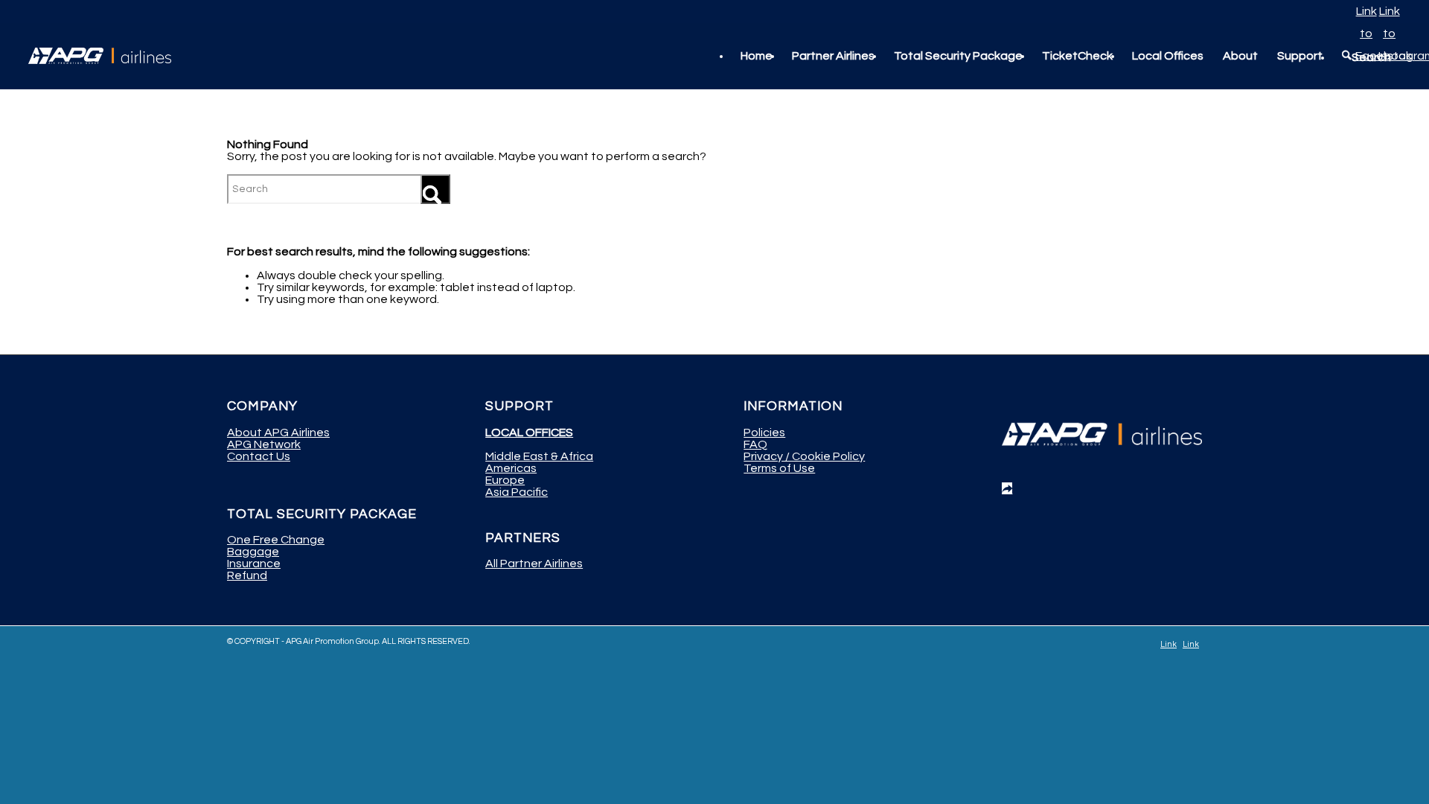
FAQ (755, 444)
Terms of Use (779, 468)
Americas (511, 468)
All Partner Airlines (534, 564)
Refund (247, 575)
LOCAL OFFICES (529, 432)
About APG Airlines (278, 432)
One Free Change (276, 540)
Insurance (254, 564)
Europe (505, 480)
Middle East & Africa (539, 456)
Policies (764, 432)
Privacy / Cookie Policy (804, 456)
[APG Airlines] (99, 56)
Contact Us (258, 456)
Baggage (253, 552)
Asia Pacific (516, 492)
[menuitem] (756, 56)
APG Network (264, 444)
